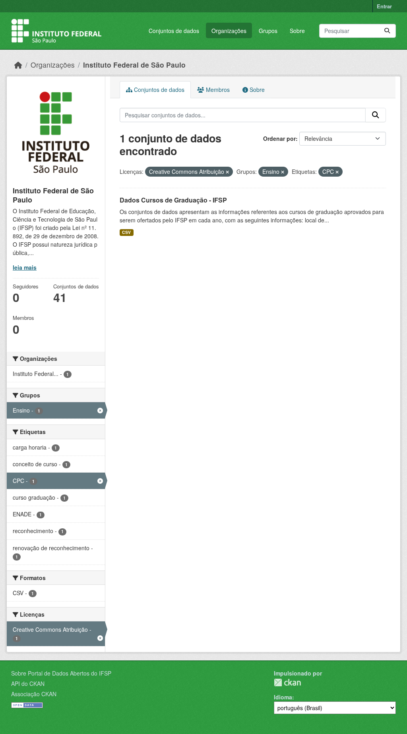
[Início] (18, 65)
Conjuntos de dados (174, 31)
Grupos (268, 31)
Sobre (297, 31)
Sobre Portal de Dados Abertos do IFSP (61, 673)
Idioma (283, 697)
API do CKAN (28, 683)
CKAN (287, 682)
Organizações (228, 31)
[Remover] (227, 172)
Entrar (384, 6)
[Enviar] (387, 31)
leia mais (25, 267)
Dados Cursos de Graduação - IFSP (173, 199)
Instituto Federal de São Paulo (134, 65)
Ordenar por (279, 138)
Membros (217, 89)
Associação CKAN (33, 694)
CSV (126, 232)
